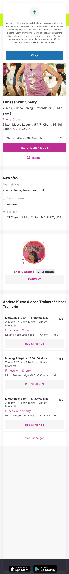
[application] (34, 287)
